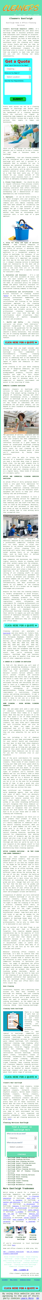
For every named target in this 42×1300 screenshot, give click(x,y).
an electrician (21, 1208)
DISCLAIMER (36, 14)
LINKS (19, 14)
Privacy (37, 1280)
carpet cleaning (30, 1217)
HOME (15, 14)
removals (15, 1206)
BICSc (6, 295)
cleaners (26, 48)
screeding (35, 1206)
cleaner (36, 150)
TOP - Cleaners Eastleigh (13, 1251)
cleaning (35, 106)
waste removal (33, 1210)
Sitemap (5, 1280)
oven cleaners (18, 1219)
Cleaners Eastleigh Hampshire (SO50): (18, 29)
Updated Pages (25, 1280)
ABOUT (24, 14)
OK (37, 1298)
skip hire (31, 1198)
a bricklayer (29, 1204)
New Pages (14, 1280)
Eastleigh (6, 633)
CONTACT (30, 14)
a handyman (30, 1221)
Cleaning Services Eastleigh (15, 1123)
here (9, 1119)
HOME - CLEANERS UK (21, 1270)
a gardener (18, 1200)
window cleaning (9, 1210)
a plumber (19, 1212)
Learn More (27, 1298)
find (9, 1086)
